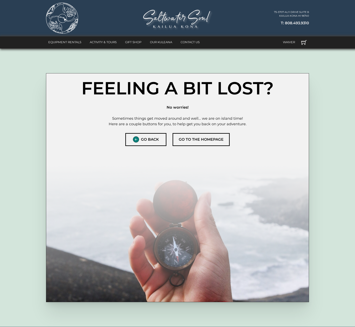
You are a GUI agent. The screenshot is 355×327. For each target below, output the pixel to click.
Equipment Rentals (64, 42)
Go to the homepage (201, 139)
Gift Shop (133, 42)
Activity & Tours (103, 42)
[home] (62, 18)
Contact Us (190, 42)
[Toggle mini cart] (304, 42)
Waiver (289, 42)
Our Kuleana (161, 42)
